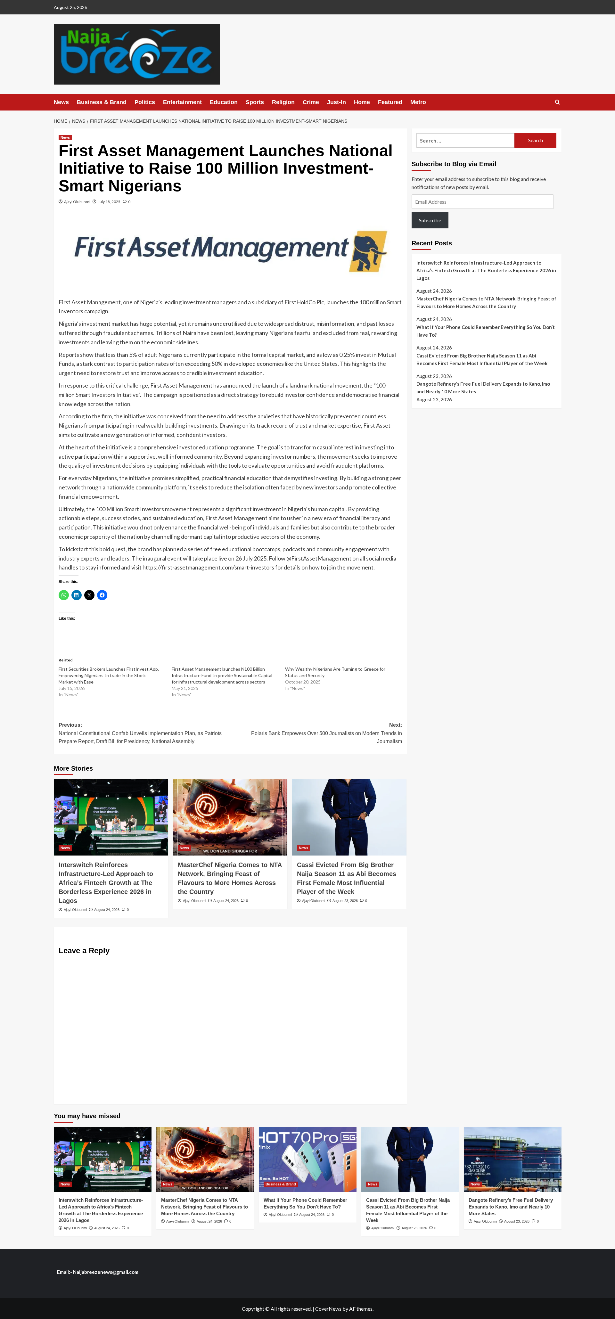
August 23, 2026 (345, 901)
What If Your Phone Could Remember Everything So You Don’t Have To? (485, 331)
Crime (311, 102)
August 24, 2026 (106, 910)
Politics (145, 102)
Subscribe (430, 220)
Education (224, 102)
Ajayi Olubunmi (77, 201)
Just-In (336, 102)
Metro (418, 102)
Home (362, 102)
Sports (255, 102)
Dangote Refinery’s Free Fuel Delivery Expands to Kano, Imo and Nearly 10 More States (483, 387)
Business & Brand (102, 102)
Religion (283, 102)
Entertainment (182, 102)
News (61, 102)
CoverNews (328, 1309)
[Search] (558, 102)
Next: (326, 733)
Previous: (140, 733)
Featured (390, 102)
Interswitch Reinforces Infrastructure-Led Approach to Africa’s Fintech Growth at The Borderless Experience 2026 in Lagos (106, 882)
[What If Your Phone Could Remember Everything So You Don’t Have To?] (308, 1159)
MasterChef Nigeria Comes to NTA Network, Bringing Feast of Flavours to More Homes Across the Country (486, 302)
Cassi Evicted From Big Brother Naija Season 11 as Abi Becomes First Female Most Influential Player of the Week (481, 359)
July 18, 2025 (109, 201)
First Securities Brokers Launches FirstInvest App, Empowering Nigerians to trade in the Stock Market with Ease (109, 675)
